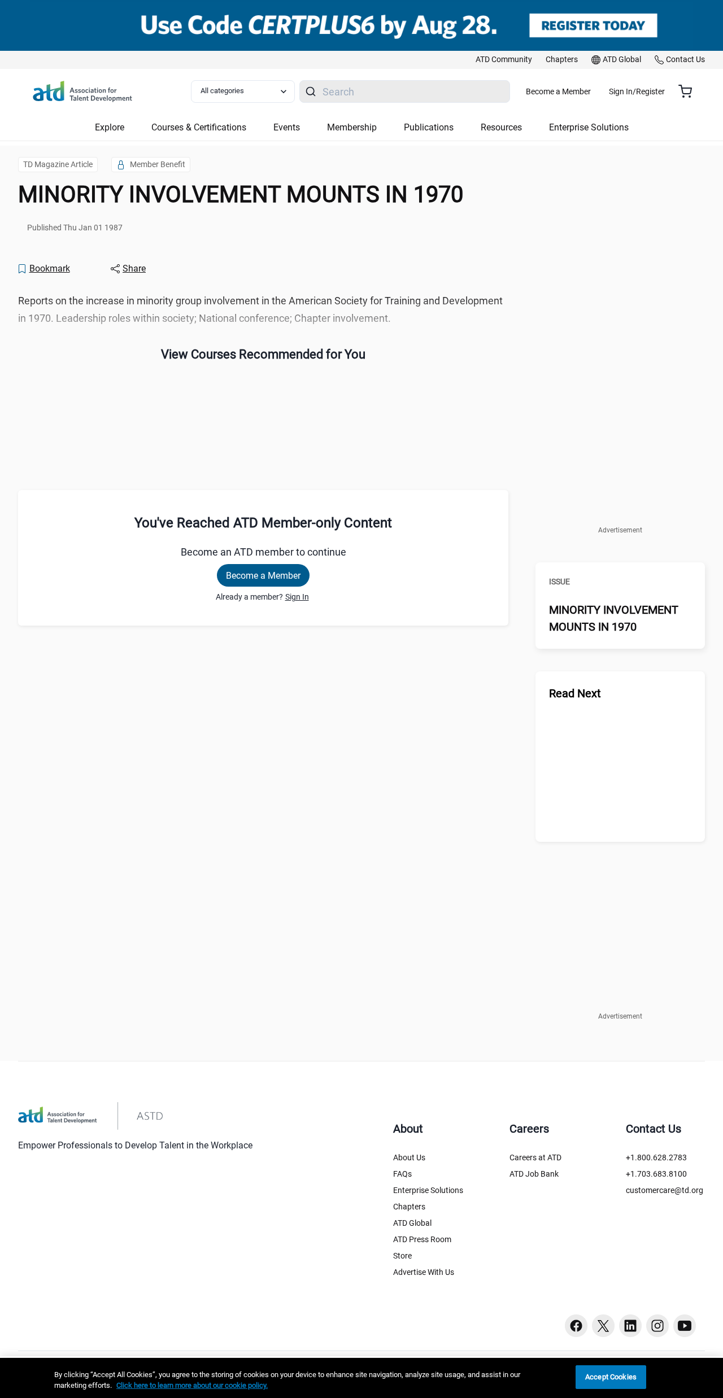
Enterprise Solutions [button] (589, 127)
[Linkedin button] (630, 1325)
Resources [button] (501, 127)
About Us (409, 1157)
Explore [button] (109, 127)
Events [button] (286, 127)
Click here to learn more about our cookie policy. (192, 1386)
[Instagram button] (657, 1325)
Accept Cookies (611, 1377)
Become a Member (558, 91)
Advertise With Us (423, 1272)
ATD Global (412, 1222)
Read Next (575, 693)
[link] (504, 60)
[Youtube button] (684, 1325)
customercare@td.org (664, 1190)
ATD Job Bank (534, 1173)
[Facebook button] (576, 1325)
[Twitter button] (603, 1325)
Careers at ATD (535, 1157)
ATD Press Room (422, 1239)
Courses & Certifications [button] (198, 127)
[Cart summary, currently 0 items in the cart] (689, 91)
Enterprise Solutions (428, 1190)
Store (402, 1255)
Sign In (297, 596)
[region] (361, 1378)
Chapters (409, 1206)
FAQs (402, 1173)
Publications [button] (429, 127)
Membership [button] (352, 127)
